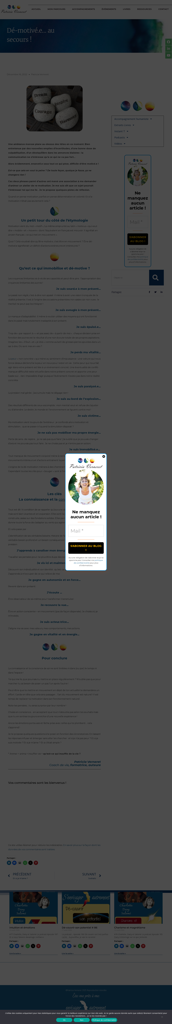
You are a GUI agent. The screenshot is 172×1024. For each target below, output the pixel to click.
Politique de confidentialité (104, 1020)
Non (82, 1020)
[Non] (162, 1017)
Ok (64, 1020)
